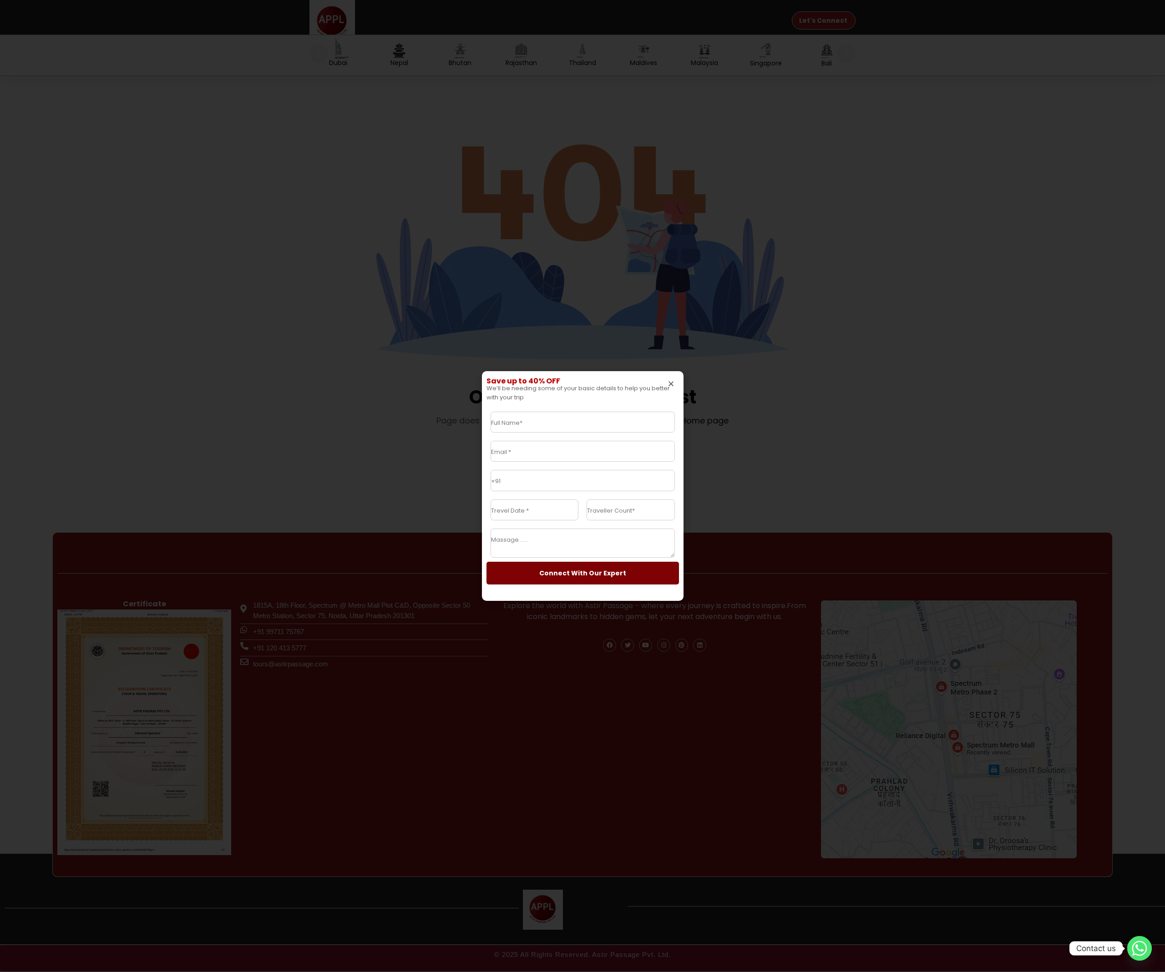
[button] (671, 383)
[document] (582, 486)
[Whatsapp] (1139, 948)
